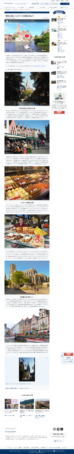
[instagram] (54, 429)
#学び (11, 415)
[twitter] (61, 429)
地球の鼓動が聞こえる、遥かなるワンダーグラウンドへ (42, 411)
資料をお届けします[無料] (40, 66)
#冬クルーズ (60, 36)
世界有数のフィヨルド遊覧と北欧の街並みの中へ (27, 411)
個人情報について (44, 447)
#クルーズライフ (60, 37)
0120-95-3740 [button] (58, 434)
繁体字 (62, 0)
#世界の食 (7, 388)
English (53, 0)
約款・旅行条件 (26, 447)
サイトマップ (9, 447)
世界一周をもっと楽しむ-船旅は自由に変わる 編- (62, 30)
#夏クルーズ (42, 416)
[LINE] (58, 429)
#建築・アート (16, 388)
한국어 (66, 0)
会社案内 (20, 447)
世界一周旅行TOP (8, 9)
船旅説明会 (68, 357)
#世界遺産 (11, 388)
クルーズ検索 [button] (65, 3)
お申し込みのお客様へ (35, 447)
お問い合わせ (59, 441)
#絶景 (39, 415)
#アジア (59, 23)
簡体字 (57, 0)
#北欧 (13, 415)
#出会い (61, 22)
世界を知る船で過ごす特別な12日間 (62, 19)
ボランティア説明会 (68, 361)
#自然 (21, 415)
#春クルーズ (22, 388)
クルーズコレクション (15, 9)
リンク (15, 447)
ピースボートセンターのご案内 (54, 447)
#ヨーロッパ (27, 388)
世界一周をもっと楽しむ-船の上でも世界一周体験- (62, 44)
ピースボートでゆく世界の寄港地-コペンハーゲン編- (11, 411)
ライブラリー (64, 447)
